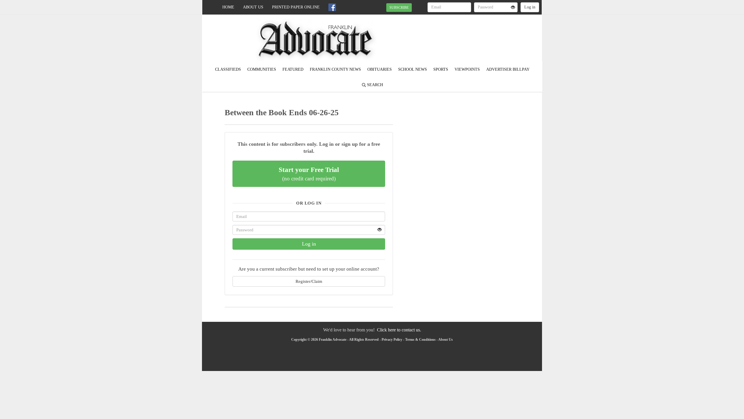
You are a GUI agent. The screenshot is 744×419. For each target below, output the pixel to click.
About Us (253, 7)
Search (374, 85)
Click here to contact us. (399, 329)
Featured (292, 69)
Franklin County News (335, 69)
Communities (261, 69)
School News (412, 69)
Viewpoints (467, 69)
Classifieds (228, 69)
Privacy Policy (392, 340)
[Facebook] (332, 7)
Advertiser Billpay (508, 69)
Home (228, 7)
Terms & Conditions (420, 340)
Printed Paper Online (296, 7)
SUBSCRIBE (399, 8)
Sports (440, 69)
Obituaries (379, 69)
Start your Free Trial (309, 174)
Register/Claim (309, 281)
